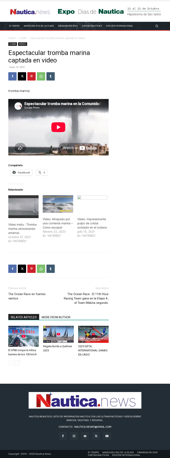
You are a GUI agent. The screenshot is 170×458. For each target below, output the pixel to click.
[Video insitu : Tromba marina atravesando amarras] (23, 206)
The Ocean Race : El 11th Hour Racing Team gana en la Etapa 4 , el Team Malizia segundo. (86, 298)
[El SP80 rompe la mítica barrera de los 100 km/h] (23, 336)
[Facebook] (12, 76)
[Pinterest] (31, 76)
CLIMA (23, 38)
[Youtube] (107, 436)
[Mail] (85, 436)
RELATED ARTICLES (24, 317)
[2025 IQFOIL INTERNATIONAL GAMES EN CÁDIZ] (93, 334)
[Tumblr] (50, 76)
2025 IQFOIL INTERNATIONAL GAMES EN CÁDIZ (93, 350)
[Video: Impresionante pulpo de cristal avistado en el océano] (92, 204)
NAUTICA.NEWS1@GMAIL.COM (92, 426)
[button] (157, 26)
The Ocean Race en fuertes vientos (27, 296)
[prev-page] (10, 362)
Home (12, 38)
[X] (22, 76)
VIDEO (22, 44)
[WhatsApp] (41, 76)
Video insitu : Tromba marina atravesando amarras (22, 228)
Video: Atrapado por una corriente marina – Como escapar (58, 223)
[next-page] (17, 362)
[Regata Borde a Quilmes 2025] (58, 334)
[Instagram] (74, 436)
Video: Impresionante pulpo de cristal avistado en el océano (92, 223)
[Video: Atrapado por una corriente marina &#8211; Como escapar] (58, 204)
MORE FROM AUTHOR (56, 317)
